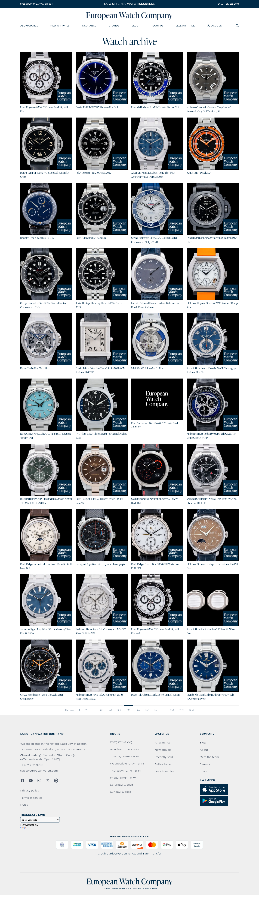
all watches (29, 26)
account (217, 25)
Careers (205, 764)
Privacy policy (29, 790)
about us (157, 26)
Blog (203, 742)
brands (114, 26)
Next (191, 710)
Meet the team (209, 757)
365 (128, 710)
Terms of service (31, 797)
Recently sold (164, 757)
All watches (162, 742)
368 (156, 710)
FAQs (24, 805)
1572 (182, 710)
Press (203, 771)
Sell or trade (163, 764)
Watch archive (164, 771)
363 (110, 710)
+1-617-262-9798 (31, 765)
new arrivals (59, 26)
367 (147, 710)
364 (119, 710)
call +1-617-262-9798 (228, 4)
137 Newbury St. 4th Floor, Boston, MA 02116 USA (54, 749)
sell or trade (185, 26)
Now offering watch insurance (129, 3)
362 (101, 710)
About (204, 749)
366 (138, 710)
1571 (172, 710)
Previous (69, 710)
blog (134, 26)
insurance (89, 26)
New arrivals (163, 749)
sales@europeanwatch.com (36, 4)
